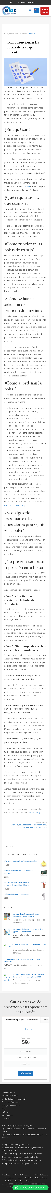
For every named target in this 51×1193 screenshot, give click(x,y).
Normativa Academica (13, 1178)
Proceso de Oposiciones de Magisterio (18, 1125)
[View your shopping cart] (36, 10)
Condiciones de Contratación (36, 1178)
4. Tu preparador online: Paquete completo (20, 1163)
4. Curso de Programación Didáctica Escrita (20, 1157)
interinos (18, 828)
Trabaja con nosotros (11, 1105)
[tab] (21, 1019)
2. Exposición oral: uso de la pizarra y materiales (22, 1160)
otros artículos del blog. (15, 505)
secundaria (43, 828)
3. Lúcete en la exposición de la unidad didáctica (22, 1154)
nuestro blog (34, 812)
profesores (34, 828)
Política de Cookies (41, 1175)
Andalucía (14, 825)
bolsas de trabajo (40, 825)
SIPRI (27, 186)
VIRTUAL (45, 10)
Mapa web (29, 1181)
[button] (30, 1187)
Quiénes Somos (8, 1092)
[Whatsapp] (11, 2)
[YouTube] (15, 2)
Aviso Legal (6, 1175)
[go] (44, 846)
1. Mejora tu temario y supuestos (16, 1144)
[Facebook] (4, 2)
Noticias (32, 34)
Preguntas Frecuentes (11, 1102)
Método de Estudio (10, 1095)
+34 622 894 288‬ (28, 2)
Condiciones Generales (14, 1181)
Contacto (6, 1118)
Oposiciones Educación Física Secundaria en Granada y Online (24, 1136)
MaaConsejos (7, 1115)
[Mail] (18, 2)
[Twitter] (7, 2)
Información (25, 1073)
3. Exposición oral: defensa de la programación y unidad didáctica (22, 1149)
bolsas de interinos (26, 825)
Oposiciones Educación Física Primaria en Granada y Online (24, 1130)
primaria (26, 828)
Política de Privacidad (21, 1175)
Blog (3, 1108)
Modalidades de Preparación (14, 1099)
